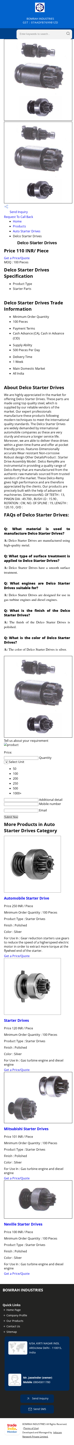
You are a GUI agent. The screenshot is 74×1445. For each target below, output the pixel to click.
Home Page (13, 1310)
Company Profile (16, 1315)
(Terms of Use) (31, 1428)
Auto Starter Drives (26, 231)
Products (19, 226)
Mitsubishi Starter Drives (26, 1128)
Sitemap (11, 1332)
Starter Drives (16, 1020)
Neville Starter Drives (23, 1224)
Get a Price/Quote (17, 258)
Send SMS (39, 1409)
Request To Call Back (18, 217)
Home (17, 221)
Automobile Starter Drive (26, 898)
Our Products (14, 1321)
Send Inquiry (18, 212)
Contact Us (13, 1326)
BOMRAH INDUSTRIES (40, 20)
